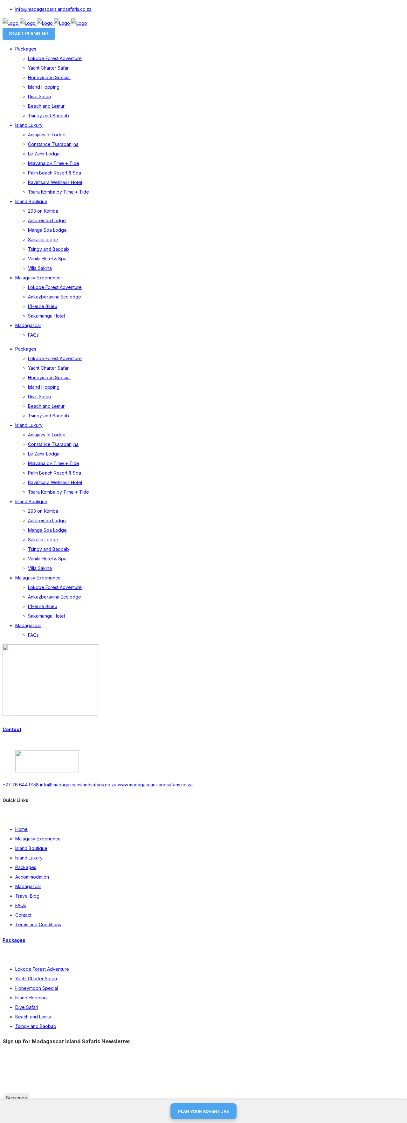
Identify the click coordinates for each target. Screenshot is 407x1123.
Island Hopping (31, 997)
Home (21, 829)
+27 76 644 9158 (21, 784)
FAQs (20, 905)
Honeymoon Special (36, 988)
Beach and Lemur (33, 1016)
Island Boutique (31, 848)
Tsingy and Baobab (35, 1026)
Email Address (20, 1057)
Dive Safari (26, 1007)
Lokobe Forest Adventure (42, 969)
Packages (25, 867)
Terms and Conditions (38, 924)
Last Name (16, 1078)
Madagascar (28, 886)
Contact (12, 729)
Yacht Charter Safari (36, 978)
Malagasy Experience (38, 838)
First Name (16, 1068)
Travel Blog (27, 896)
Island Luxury (29, 857)
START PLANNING (29, 33)
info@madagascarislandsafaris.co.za (53, 9)
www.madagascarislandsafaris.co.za (155, 784)
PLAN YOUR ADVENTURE (203, 1111)
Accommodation (32, 877)
